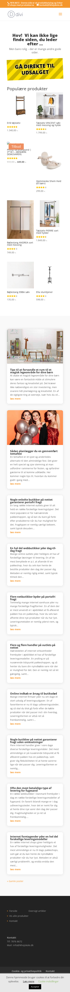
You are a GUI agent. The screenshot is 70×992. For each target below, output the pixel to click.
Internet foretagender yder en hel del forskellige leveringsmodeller (34, 838)
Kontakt (13, 920)
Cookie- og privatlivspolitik (27, 971)
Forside (13, 910)
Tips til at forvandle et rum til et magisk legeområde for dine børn (31, 371)
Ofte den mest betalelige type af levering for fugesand (30, 789)
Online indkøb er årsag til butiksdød (33, 693)
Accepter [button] (35, 986)
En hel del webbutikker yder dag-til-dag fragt (33, 549)
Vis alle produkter (18, 915)
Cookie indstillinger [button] (48, 981)
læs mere (15, 398)
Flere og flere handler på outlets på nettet (32, 646)
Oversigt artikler (37, 910)
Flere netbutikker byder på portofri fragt (32, 598)
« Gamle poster (15, 881)
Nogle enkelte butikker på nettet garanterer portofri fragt (31, 501)
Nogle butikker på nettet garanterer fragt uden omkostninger (33, 741)
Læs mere (28, 981)
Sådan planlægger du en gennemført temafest (34, 452)
